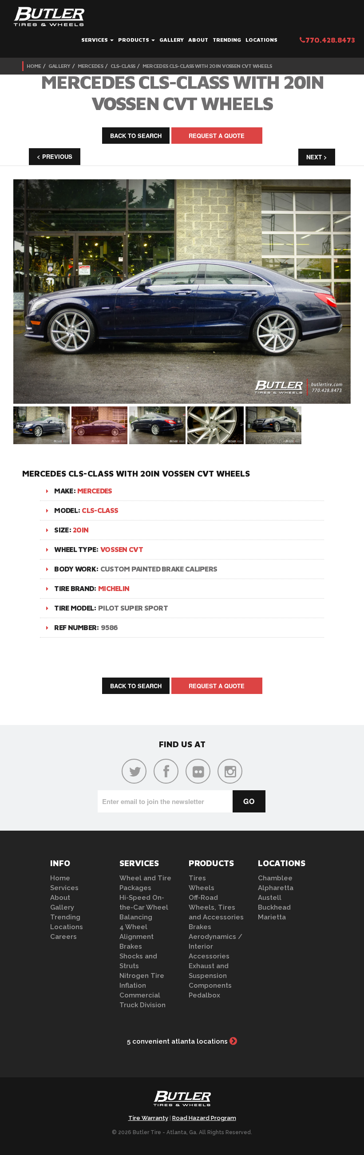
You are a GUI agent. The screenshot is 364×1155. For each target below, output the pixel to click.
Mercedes (90, 66)
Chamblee (275, 878)
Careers (63, 937)
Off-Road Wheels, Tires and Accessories (216, 907)
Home (34, 66)
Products (134, 39)
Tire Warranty (148, 1118)
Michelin (113, 588)
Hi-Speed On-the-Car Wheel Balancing (143, 907)
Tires (197, 878)
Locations (261, 39)
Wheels (201, 888)
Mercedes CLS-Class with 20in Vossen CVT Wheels (207, 66)
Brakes (130, 946)
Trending (227, 39)
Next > (316, 157)
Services (95, 39)
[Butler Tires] (182, 1101)
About (198, 39)
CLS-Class (123, 66)
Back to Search (136, 135)
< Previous (54, 156)
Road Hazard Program (204, 1118)
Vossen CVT (121, 549)
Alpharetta (275, 888)
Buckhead (274, 907)
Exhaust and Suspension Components (210, 975)
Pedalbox (204, 995)
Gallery (171, 39)
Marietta (272, 917)
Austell (269, 898)
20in (80, 530)
